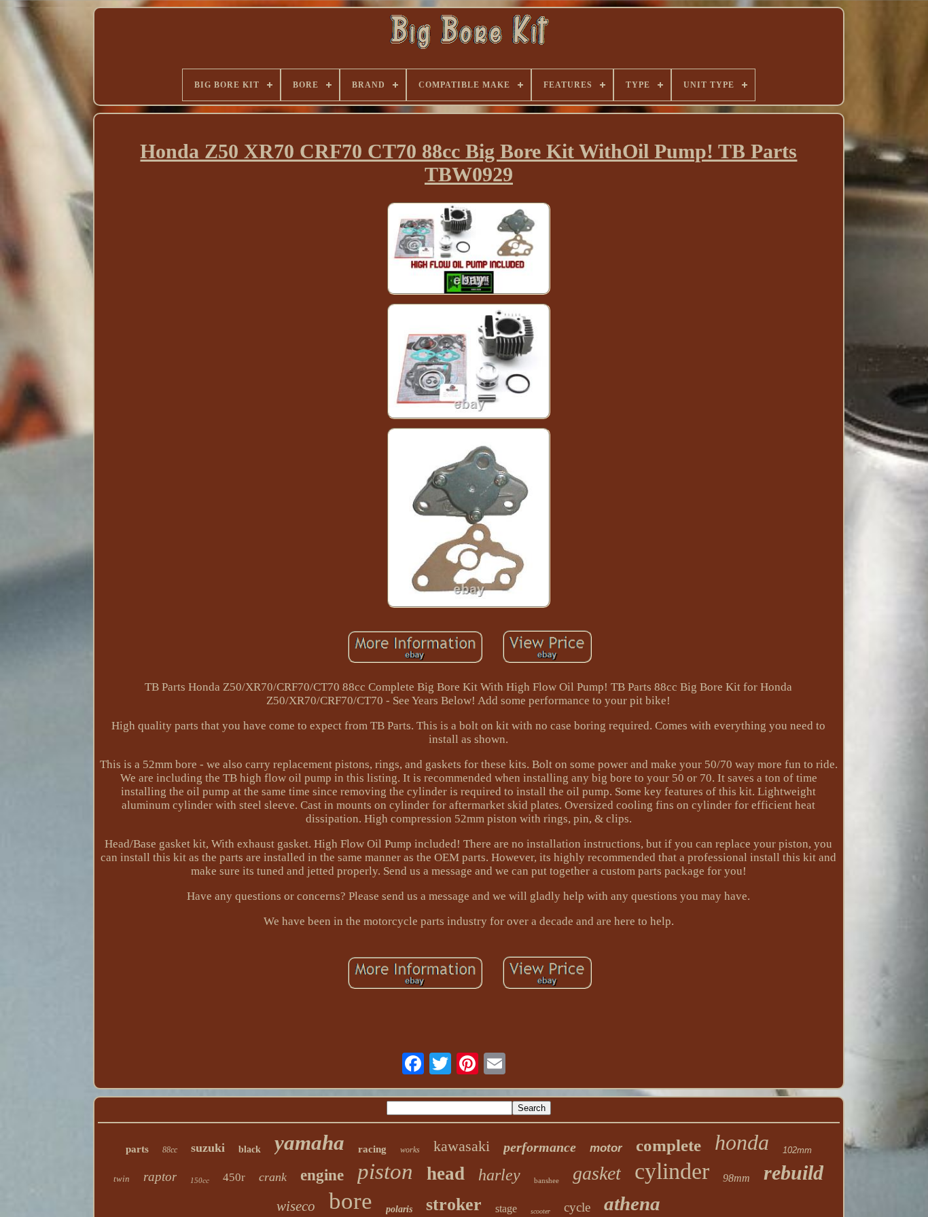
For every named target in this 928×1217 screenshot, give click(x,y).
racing (372, 1149)
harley (499, 1175)
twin (121, 1179)
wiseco (295, 1206)
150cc (199, 1180)
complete (668, 1145)
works (410, 1150)
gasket (597, 1173)
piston (385, 1171)
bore (350, 1201)
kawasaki (461, 1146)
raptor (160, 1176)
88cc (169, 1150)
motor (606, 1148)
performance (539, 1147)
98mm (736, 1178)
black (249, 1149)
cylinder (672, 1171)
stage (506, 1208)
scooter (540, 1211)
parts (137, 1149)
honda (742, 1142)
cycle (577, 1207)
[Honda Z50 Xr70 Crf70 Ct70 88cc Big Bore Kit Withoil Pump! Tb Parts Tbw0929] (469, 250)
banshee (546, 1180)
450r (234, 1177)
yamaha (309, 1143)
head (446, 1173)
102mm (797, 1150)
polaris (399, 1209)
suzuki (208, 1148)
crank (273, 1177)
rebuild (793, 1172)
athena (632, 1203)
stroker (454, 1204)
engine (322, 1175)
